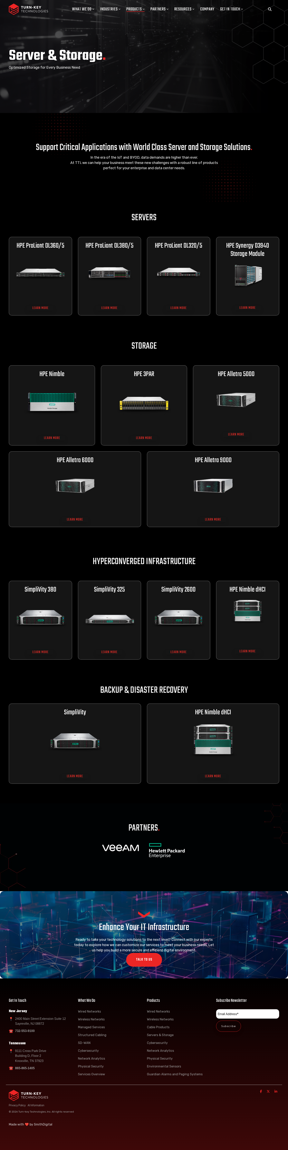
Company (207, 9)
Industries (109, 9)
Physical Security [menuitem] (91, 1066)
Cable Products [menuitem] (158, 1027)
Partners (158, 9)
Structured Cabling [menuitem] (92, 1035)
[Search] (269, 9)
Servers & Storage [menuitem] (160, 1035)
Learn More (40, 308)
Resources (183, 9)
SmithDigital (43, 1124)
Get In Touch (230, 9)
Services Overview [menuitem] (91, 1074)
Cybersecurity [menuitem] (88, 1051)
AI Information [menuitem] (36, 1105)
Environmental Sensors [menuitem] (164, 1066)
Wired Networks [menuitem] (89, 1011)
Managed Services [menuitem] (91, 1027)
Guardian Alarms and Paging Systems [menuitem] (175, 1074)
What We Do (81, 9)
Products (134, 9)
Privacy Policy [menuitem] (17, 1105)
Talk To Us (144, 960)
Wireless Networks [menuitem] (91, 1019)
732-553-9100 (25, 1031)
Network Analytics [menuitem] (91, 1058)
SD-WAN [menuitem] (84, 1043)
